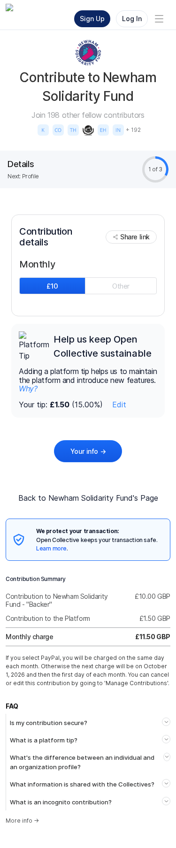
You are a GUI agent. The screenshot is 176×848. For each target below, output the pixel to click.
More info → (22, 820)
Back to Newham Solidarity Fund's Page (88, 498)
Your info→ (88, 451)
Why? (28, 388)
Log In (132, 19)
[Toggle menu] (159, 18)
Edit (119, 404)
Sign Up (92, 19)
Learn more (51, 548)
